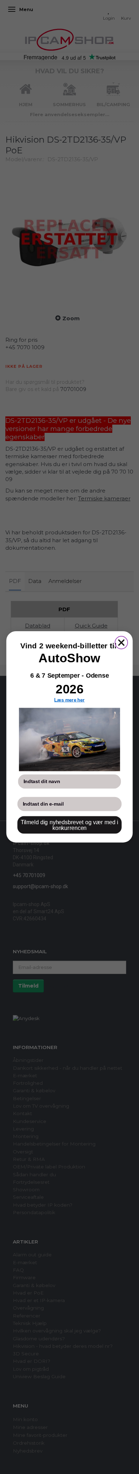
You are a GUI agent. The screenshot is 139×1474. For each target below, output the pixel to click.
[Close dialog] (121, 642)
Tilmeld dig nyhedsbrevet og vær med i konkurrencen (69, 825)
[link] (69, 739)
